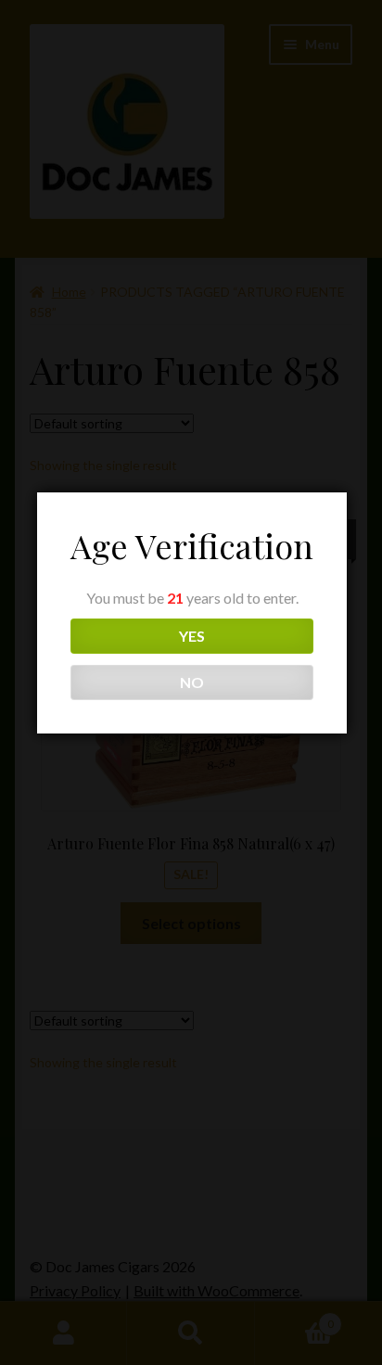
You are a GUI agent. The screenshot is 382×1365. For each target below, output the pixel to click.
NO (192, 682)
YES (192, 635)
